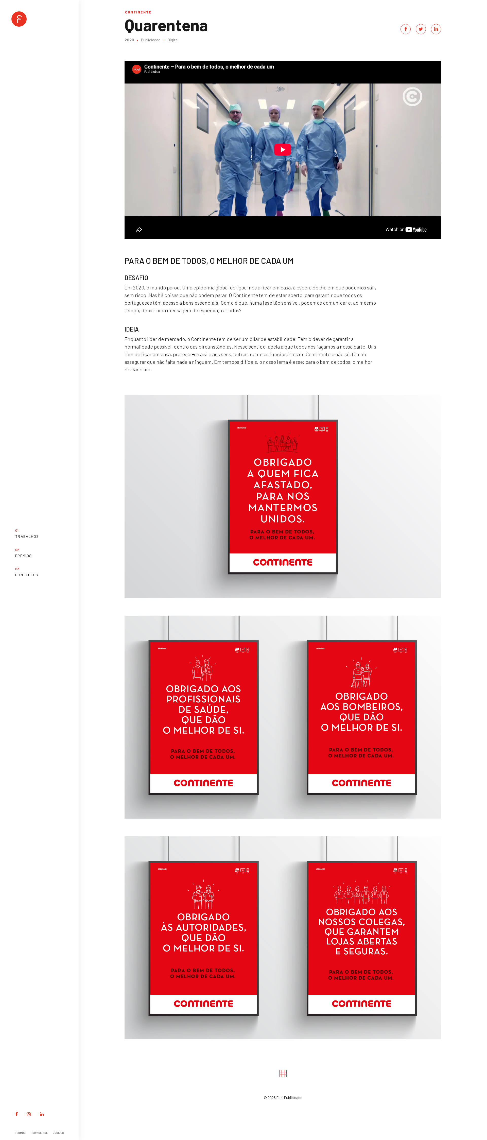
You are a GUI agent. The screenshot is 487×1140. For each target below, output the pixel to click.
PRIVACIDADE (39, 1132)
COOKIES (58, 1132)
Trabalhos (27, 536)
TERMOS (20, 1132)
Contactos (26, 575)
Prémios (23, 556)
